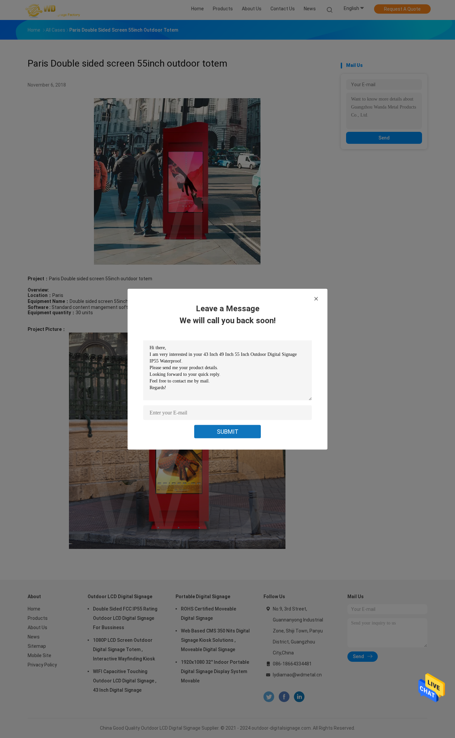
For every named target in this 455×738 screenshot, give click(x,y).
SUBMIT (227, 431)
